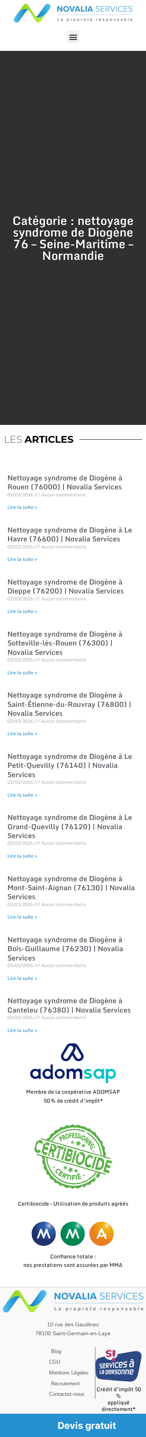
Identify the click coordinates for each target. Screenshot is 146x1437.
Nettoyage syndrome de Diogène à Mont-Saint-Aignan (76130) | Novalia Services (71, 888)
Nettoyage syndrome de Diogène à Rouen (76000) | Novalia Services (64, 482)
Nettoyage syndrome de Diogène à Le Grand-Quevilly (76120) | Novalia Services (69, 826)
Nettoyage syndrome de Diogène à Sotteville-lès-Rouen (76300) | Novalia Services (64, 643)
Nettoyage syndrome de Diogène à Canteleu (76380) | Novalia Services (69, 1005)
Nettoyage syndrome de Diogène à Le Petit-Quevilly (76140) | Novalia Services (69, 765)
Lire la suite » (22, 507)
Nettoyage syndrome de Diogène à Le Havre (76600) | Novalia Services (69, 534)
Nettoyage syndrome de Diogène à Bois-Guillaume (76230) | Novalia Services (65, 949)
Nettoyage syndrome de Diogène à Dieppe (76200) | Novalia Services (65, 586)
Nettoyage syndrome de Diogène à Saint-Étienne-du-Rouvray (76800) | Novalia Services (69, 704)
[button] (73, 36)
